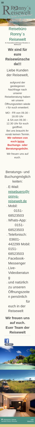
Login (32, 419)
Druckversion (7, 419)
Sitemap (14, 419)
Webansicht (30, 421)
